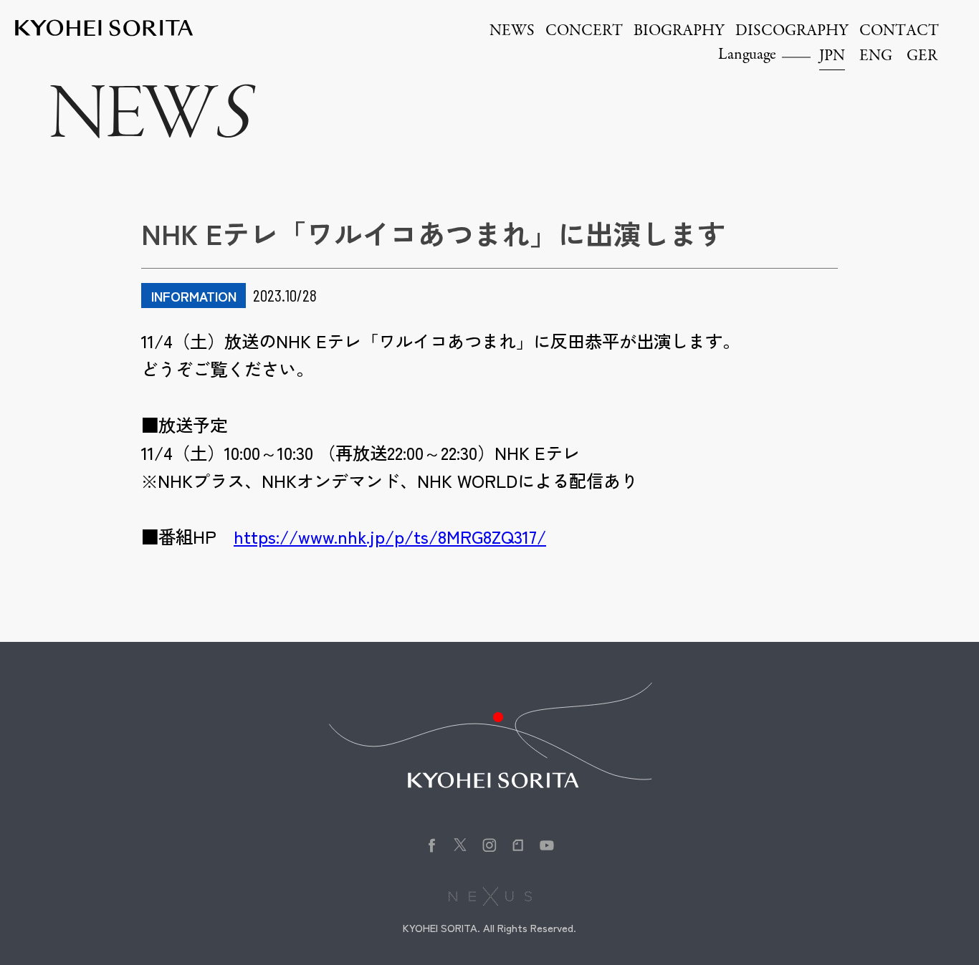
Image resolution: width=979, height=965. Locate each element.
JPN (832, 56)
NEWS (512, 31)
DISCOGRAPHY (792, 31)
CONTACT (899, 31)
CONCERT (584, 31)
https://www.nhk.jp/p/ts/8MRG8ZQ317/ (390, 536)
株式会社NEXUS (490, 896)
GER (922, 56)
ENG (875, 56)
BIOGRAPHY (679, 31)
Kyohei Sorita (104, 28)
